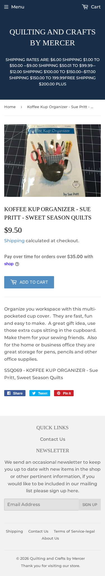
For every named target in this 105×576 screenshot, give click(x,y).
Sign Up (89, 504)
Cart (95, 7)
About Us (50, 538)
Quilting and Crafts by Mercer (53, 37)
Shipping (14, 240)
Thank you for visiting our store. (50, 565)
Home (10, 106)
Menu (17, 7)
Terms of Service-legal (74, 531)
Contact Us (52, 439)
